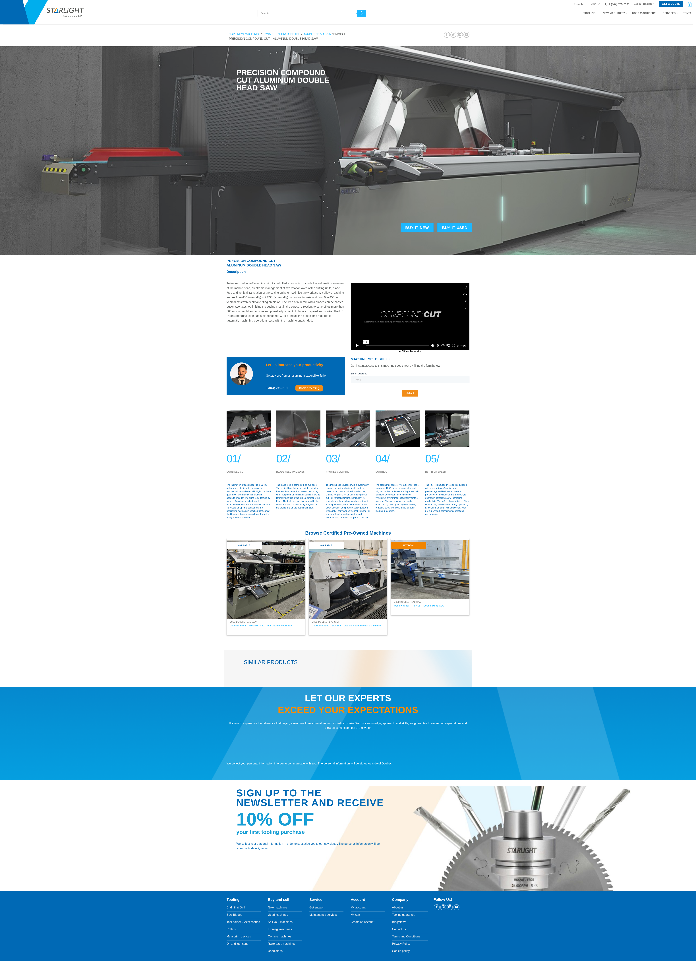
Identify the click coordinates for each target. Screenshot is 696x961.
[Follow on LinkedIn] (450, 956)
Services (669, 13)
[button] (644, 4)
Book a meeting (309, 388)
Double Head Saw (317, 34)
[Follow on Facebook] (437, 956)
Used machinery (644, 13)
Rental (688, 13)
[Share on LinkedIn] (466, 35)
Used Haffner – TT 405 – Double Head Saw (419, 605)
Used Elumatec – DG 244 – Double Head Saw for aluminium (346, 625)
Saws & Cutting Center (281, 34)
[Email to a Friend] (460, 35)
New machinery (614, 13)
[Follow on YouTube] (456, 956)
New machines (248, 34)
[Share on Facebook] (447, 35)
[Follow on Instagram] (443, 956)
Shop (231, 34)
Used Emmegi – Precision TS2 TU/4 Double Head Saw (261, 625)
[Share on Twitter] (453, 35)
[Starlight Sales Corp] (65, 12)
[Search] (361, 13)
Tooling (589, 13)
